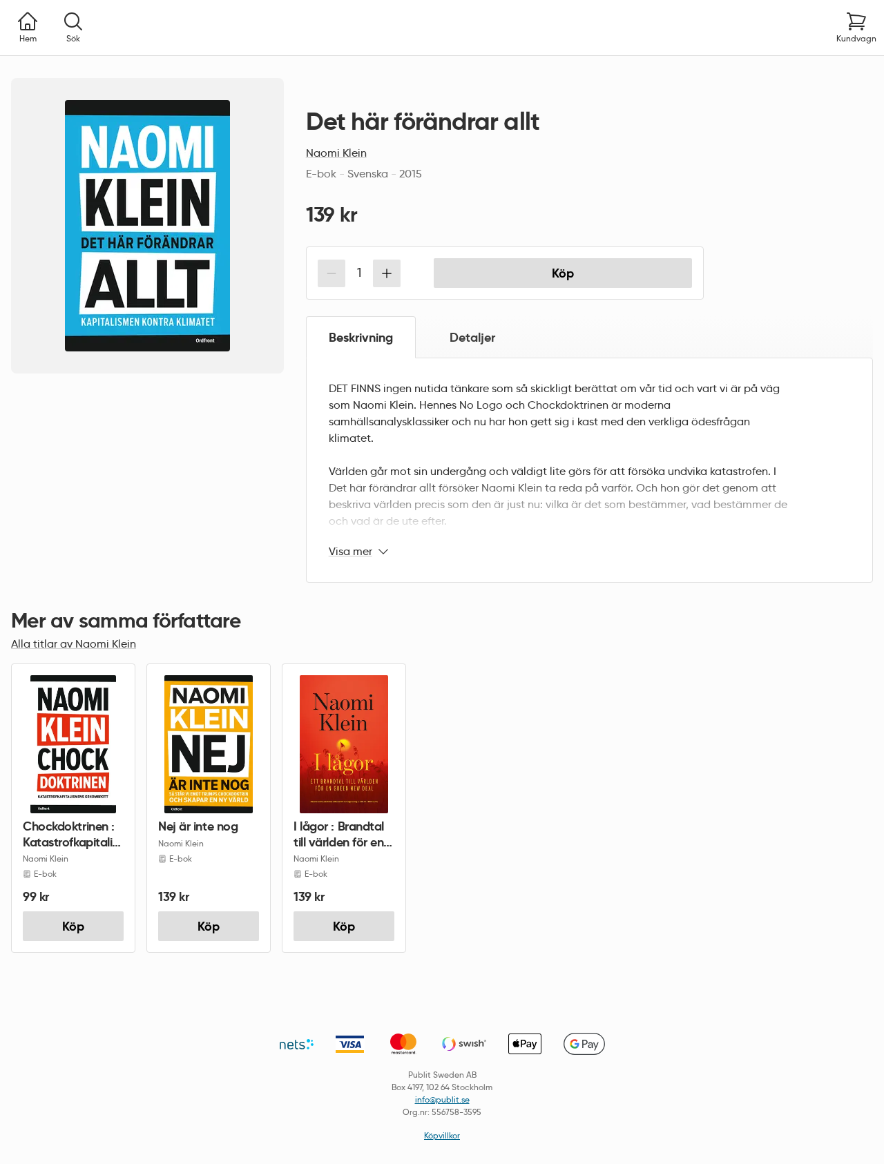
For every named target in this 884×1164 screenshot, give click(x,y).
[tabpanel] (589, 470)
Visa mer (350, 551)
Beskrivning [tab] (361, 337)
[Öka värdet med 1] (387, 273)
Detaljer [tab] (472, 337)
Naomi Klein (336, 152)
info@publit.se (442, 1099)
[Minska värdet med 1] (331, 273)
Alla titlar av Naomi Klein (73, 643)
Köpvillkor (442, 1135)
